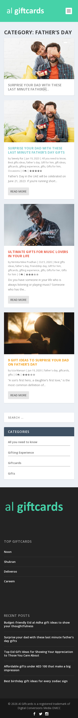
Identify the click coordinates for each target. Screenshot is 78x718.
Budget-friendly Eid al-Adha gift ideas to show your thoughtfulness (37, 624)
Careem (9, 581)
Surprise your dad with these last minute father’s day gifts (36, 150)
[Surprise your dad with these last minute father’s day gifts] (39, 121)
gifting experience (29, 166)
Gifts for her (53, 270)
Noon (8, 552)
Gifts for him (54, 166)
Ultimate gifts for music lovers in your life (38, 254)
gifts (43, 166)
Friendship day (38, 266)
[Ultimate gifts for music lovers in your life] (39, 225)
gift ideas (60, 162)
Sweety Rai (17, 158)
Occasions (14, 171)
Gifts (11, 473)
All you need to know (54, 158)
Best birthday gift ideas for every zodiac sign (36, 681)
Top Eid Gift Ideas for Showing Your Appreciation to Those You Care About (38, 653)
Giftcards (14, 463)
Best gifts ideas (16, 162)
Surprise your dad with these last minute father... (35, 87)
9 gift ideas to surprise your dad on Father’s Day (38, 362)
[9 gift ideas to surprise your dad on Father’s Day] (39, 333)
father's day (33, 162)
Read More (18, 191)
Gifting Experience (21, 452)
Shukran (10, 562)
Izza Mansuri (18, 370)
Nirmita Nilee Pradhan (23, 262)
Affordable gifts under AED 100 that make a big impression (37, 668)
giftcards (13, 166)
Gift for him (47, 162)
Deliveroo (10, 571)
